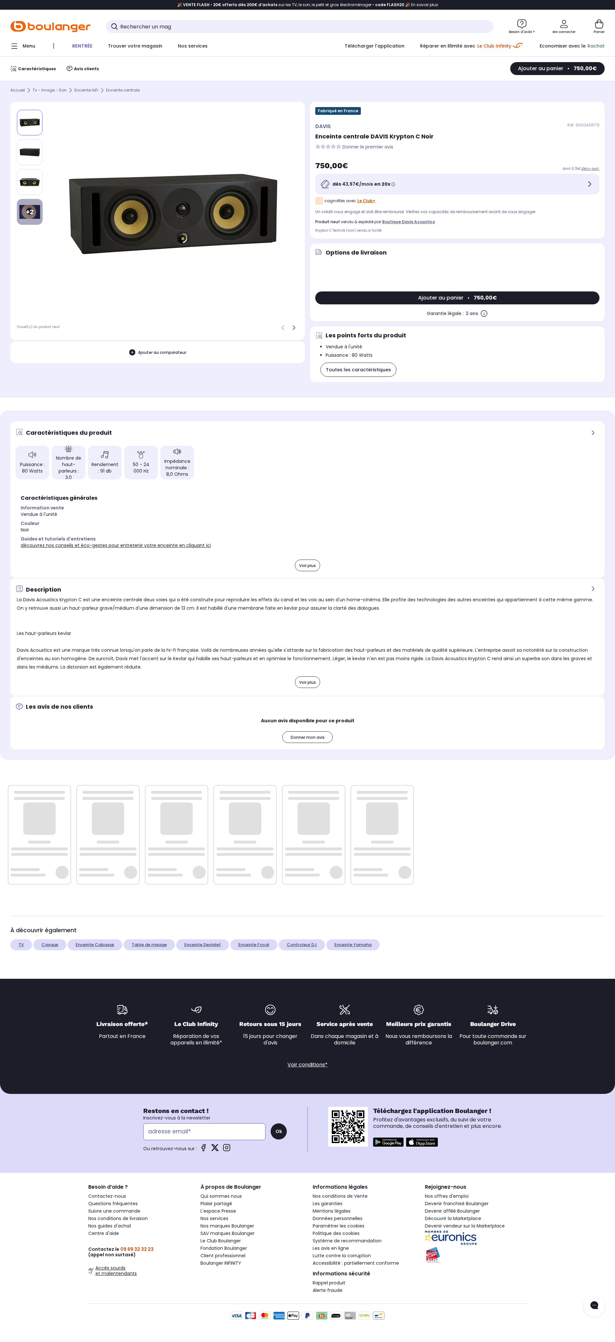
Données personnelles (337, 1218)
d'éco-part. (590, 168)
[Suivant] (293, 327)
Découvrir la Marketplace (453, 1218)
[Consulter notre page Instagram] (227, 1149)
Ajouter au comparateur (162, 352)
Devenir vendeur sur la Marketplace (465, 1226)
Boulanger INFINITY (220, 1263)
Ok (278, 1131)
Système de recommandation (347, 1241)
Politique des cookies (336, 1233)
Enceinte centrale (123, 90)
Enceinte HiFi (86, 90)
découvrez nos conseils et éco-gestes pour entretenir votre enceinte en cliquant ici (116, 545)
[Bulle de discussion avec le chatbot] (594, 1306)
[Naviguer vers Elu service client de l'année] (476, 1255)
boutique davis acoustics (408, 221)
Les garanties (327, 1203)
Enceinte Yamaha (353, 945)
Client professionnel (222, 1255)
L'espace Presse (218, 1211)
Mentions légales (332, 1211)
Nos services (214, 1218)
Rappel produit (329, 1283)
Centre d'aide (103, 1233)
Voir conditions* (307, 1064)
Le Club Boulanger (220, 1241)
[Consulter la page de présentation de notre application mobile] (388, 1142)
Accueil (17, 90)
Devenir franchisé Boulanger (457, 1203)
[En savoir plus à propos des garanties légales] (484, 313)
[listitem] (29, 152)
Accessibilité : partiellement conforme (356, 1263)
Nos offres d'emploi (447, 1196)
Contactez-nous (107, 1196)
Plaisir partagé (216, 1203)
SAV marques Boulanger (227, 1233)
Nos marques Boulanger (227, 1226)
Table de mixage (149, 945)
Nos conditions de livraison (118, 1218)
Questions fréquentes (113, 1203)
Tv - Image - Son (50, 90)
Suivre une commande (114, 1211)
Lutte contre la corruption (342, 1255)
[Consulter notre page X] (215, 1149)
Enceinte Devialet (202, 945)
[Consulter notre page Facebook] (203, 1149)
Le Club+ (366, 200)
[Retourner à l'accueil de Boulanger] (50, 26)
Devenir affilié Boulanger (452, 1211)
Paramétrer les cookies (338, 1226)
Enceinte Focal (253, 945)
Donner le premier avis (367, 147)
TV (21, 945)
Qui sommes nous (221, 1196)
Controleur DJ (302, 945)
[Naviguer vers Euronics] (476, 1238)
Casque (49, 945)
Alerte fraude (327, 1290)
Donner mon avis (308, 737)
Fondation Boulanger (223, 1248)
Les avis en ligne (331, 1248)
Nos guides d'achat (109, 1226)
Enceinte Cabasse (95, 945)
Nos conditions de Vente (340, 1196)
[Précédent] (282, 327)
